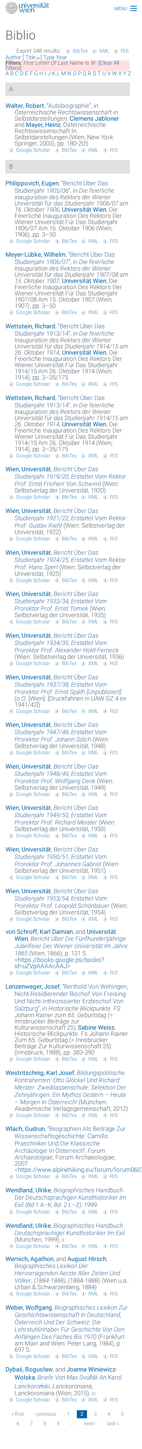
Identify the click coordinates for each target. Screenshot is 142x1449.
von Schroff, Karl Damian (39, 931)
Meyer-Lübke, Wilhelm (35, 254)
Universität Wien (84, 209)
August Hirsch (86, 1259)
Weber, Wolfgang (28, 1307)
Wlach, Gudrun (25, 1128)
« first (18, 1414)
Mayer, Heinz (43, 124)
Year (61, 57)
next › (90, 1423)
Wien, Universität (28, 469)
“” (69, 105)
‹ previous (45, 1414)
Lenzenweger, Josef (32, 986)
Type (49, 57)
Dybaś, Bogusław (29, 1369)
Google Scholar (33, 150)
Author (13, 57)
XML (104, 51)
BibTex (80, 51)
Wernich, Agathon (29, 1259)
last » (113, 1423)
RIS (125, 51)
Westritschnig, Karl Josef (39, 1072)
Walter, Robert (24, 105)
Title (30, 57)
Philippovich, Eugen (32, 183)
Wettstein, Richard (30, 326)
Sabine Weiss (96, 1027)
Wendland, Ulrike (28, 1190)
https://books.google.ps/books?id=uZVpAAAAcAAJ (59, 963)
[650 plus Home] (71, 8)
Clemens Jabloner (94, 118)
